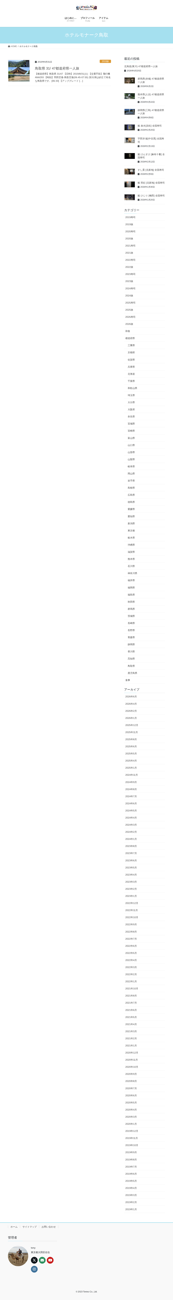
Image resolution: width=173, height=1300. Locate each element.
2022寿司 (130, 260)
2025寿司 (130, 302)
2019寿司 (130, 217)
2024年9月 (131, 782)
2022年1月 (131, 981)
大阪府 (131, 409)
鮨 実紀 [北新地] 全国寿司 (151, 182)
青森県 (131, 637)
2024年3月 (131, 824)
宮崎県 (131, 430)
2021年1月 (131, 1045)
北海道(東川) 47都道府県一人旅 (141, 66)
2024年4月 (131, 817)
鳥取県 (131, 666)
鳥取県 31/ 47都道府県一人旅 (57, 68)
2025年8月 (131, 739)
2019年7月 (131, 1166)
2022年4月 (131, 960)
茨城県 (131, 616)
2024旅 (129, 295)
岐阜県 (131, 466)
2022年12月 (131, 903)
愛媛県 (131, 509)
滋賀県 (131, 552)
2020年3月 (131, 1116)
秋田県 (131, 601)
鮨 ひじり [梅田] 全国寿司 (151, 195)
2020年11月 (131, 1059)
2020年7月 (131, 1088)
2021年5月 (131, 1017)
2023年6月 (131, 860)
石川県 (131, 566)
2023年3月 (131, 881)
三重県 (131, 345)
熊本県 (131, 559)
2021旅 (129, 252)
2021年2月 (131, 1038)
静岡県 (131, 644)
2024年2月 (131, 832)
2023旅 (129, 281)
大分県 (131, 402)
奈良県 (131, 416)
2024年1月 (131, 839)
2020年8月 (131, 1081)
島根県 (131, 487)
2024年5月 (131, 810)
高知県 (131, 658)
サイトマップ (29, 1226)
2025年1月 (131, 767)
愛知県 (131, 516)
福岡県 (131, 587)
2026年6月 (131, 696)
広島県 (131, 495)
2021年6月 (131, 1010)
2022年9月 (131, 924)
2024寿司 (130, 288)
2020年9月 (131, 1074)
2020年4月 (131, 1109)
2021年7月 (131, 1002)
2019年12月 (131, 1131)
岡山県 (131, 473)
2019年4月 (131, 1188)
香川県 (131, 651)
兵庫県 (131, 366)
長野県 (131, 630)
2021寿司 (130, 245)
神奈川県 (132, 573)
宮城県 (131, 423)
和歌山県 (132, 388)
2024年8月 (131, 789)
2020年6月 (131, 1095)
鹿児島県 (132, 673)
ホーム (14, 1226)
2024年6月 (131, 803)
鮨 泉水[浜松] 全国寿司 (150, 125)
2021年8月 (131, 995)
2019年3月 (131, 1195)
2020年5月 (131, 1102)
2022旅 (129, 267)
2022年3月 (131, 967)
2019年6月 (131, 1173)
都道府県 (130, 338)
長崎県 (131, 623)
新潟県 (131, 523)
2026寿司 (130, 317)
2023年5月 (131, 867)
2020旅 (129, 238)
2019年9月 (131, 1152)
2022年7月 (131, 938)
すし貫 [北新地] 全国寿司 (151, 170)
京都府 (131, 352)
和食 (127, 331)
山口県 (131, 445)
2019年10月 (131, 1145)
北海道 (131, 374)
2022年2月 (131, 974)
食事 (127, 680)
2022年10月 (131, 917)
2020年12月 (131, 1052)
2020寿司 (130, 231)
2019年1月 (131, 1209)
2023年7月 (131, 853)
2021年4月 (131, 1024)
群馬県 (131, 609)
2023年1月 (131, 896)
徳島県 (131, 502)
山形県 (131, 452)
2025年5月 (131, 753)
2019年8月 (131, 1159)
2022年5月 (131, 953)
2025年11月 (131, 732)
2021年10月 (131, 988)
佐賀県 (131, 359)
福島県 (131, 594)
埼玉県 (131, 395)
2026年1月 (131, 718)
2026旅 (129, 324)
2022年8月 (131, 931)
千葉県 (131, 381)
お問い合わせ (49, 1226)
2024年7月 (131, 796)
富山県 (131, 438)
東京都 (131, 530)
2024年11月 (131, 775)
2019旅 (105, 61)
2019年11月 (131, 1138)
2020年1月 (131, 1124)
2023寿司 (130, 274)
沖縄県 (131, 544)
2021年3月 (131, 1031)
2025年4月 (131, 760)
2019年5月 (131, 1181)
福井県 (131, 580)
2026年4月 (131, 703)
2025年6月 (131, 746)
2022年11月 (131, 910)
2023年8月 (131, 846)
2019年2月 (131, 1202)
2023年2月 (131, 889)
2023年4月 (131, 874)
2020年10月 (131, 1067)
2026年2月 (131, 711)
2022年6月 (131, 946)
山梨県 (131, 459)
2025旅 (129, 309)
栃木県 (131, 537)
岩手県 (131, 480)
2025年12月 (131, 725)
